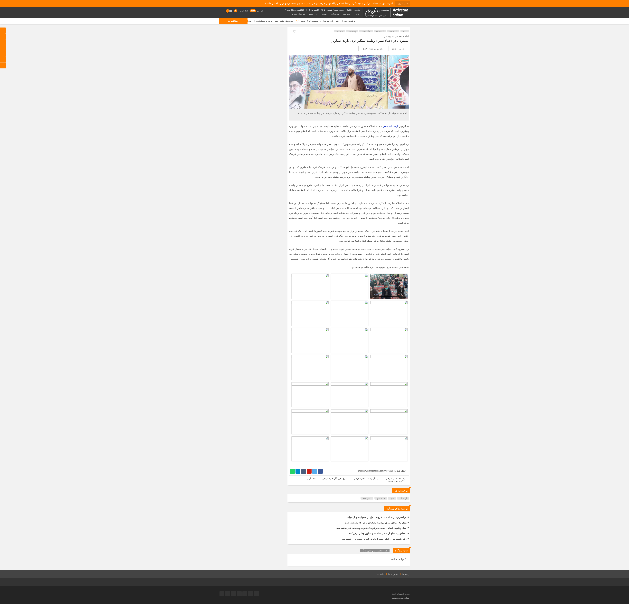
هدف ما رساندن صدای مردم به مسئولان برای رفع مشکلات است (310, 21)
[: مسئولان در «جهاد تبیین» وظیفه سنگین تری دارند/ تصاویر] (295, 49)
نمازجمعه (367, 498)
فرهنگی (335, 14)
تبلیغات (380, 574)
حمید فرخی (359, 478)
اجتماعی (347, 14)
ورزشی (313, 14)
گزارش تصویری (297, 14)
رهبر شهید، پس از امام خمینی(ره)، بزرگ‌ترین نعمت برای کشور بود (374, 539)
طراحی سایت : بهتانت (400, 598)
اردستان (380, 31)
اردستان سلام (390, 126)
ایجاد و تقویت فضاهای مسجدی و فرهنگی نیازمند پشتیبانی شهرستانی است (371, 528)
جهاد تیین (381, 498)
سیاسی (339, 31)
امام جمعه (366, 31)
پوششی (352, 31)
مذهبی (324, 14)
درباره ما (406, 574)
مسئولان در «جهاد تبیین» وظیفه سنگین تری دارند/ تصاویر (370, 40)
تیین (392, 498)
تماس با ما (393, 574)
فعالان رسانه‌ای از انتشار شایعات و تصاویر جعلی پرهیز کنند (377, 533)
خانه (357, 14)
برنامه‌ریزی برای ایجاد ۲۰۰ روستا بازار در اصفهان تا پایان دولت (373, 21)
